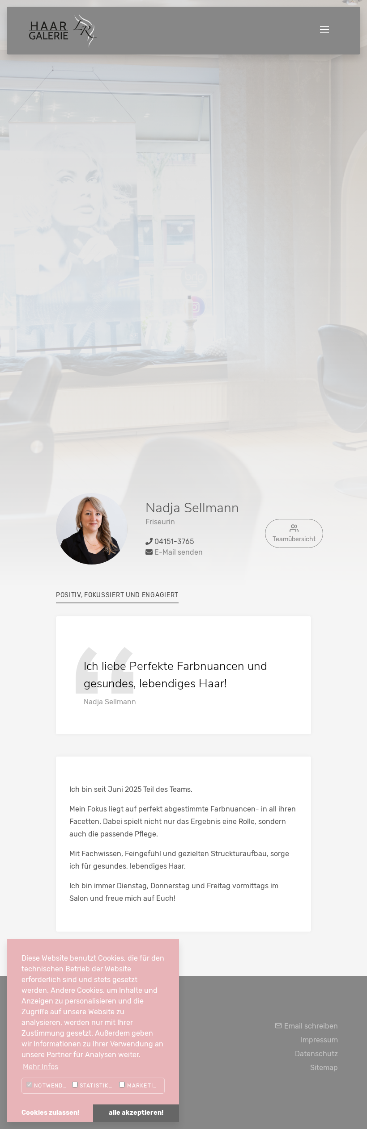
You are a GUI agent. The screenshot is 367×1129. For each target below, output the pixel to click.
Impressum (319, 1040)
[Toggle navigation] (324, 31)
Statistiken (97, 1086)
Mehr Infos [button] (40, 1066)
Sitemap (324, 1067)
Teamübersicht (294, 539)
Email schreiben (310, 1026)
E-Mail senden (178, 552)
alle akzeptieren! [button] (136, 1112)
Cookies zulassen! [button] (50, 1112)
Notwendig (50, 1086)
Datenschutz (316, 1054)
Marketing (143, 1086)
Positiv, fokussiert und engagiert (117, 595)
